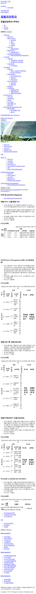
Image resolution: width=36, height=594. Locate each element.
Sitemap (6, 29)
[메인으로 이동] (2, 154)
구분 (2, 520)
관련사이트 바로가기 (6, 533)
